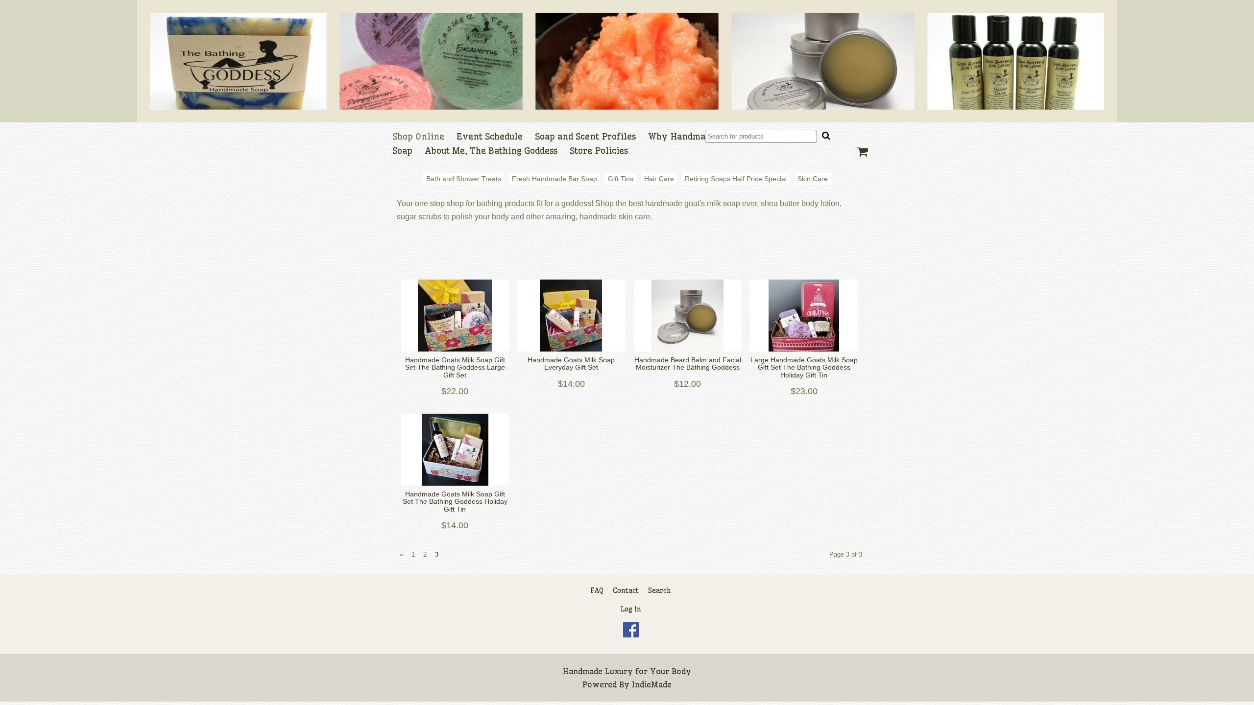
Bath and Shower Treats (463, 179)
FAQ (596, 590)
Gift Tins (620, 179)
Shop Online (418, 136)
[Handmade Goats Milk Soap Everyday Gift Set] (571, 316)
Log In (631, 609)
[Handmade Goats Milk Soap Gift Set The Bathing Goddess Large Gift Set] (455, 316)
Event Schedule (490, 136)
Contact (626, 590)
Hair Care (659, 179)
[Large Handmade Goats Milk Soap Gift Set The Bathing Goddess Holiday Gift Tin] (804, 316)
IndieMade (652, 684)
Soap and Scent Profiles (585, 136)
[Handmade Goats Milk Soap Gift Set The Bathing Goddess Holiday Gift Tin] (455, 450)
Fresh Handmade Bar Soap (554, 179)
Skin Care (812, 179)
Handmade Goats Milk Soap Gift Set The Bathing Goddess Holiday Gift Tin (455, 502)
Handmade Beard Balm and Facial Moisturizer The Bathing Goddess (687, 363)
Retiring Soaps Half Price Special (736, 179)
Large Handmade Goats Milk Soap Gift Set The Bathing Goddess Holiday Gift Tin (804, 367)
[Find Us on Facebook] (631, 635)
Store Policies (599, 150)
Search (659, 590)
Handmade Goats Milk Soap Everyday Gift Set (571, 363)
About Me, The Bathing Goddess (491, 150)
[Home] (627, 61)
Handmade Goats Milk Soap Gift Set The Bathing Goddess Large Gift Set (455, 367)
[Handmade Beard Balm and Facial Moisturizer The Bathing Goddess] (687, 316)
